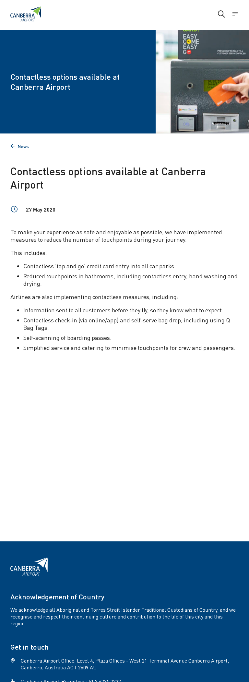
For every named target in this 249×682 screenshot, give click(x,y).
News (19, 146)
